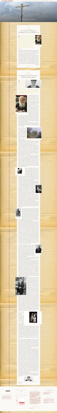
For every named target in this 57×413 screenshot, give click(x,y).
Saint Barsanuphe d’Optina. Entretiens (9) (6, 396)
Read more (28, 65)
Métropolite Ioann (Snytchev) (36, 395)
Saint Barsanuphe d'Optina (35, 399)
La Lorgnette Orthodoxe (7, 0)
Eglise (30, 392)
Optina (33, 395)
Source (19, 383)
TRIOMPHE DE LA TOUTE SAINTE (47, 393)
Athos (36, 391)
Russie (39, 397)
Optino (36, 395)
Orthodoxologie (49, 397)
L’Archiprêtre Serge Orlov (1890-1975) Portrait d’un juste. (28, 76)
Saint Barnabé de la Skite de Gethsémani (34, 398)
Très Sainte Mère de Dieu (38, 402)
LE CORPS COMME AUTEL (46, 394)
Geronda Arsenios (36, 392)
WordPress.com (14, 412)
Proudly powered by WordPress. (4, 412)
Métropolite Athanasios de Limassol (34, 394)
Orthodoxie (32, 396)
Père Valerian (33, 99)
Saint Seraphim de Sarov (34, 401)
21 (24, 395)
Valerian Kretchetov (34, 403)
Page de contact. (31, 408)
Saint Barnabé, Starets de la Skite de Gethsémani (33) (7, 397)
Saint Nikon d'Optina (36, 400)
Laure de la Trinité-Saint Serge (35, 393)
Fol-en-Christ (32, 392)
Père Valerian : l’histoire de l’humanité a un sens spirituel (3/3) (28, 31)
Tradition (33, 402)
